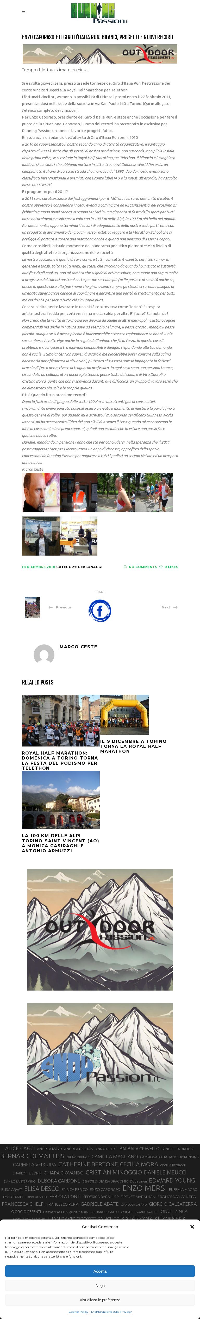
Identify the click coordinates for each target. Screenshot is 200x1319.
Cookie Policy (78, 1312)
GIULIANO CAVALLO (105, 1212)
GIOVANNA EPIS (55, 1212)
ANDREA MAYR (49, 1149)
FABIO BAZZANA (36, 1197)
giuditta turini (79, 1212)
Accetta (100, 1271)
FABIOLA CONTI (65, 1196)
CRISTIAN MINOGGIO (114, 1172)
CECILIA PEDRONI (173, 1165)
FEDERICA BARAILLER (101, 1196)
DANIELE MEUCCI (165, 1172)
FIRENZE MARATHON (138, 1197)
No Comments (143, 567)
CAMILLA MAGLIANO (115, 1156)
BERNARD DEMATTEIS (32, 1156)
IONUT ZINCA (173, 1211)
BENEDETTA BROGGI (177, 1149)
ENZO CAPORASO (105, 1189)
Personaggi (90, 567)
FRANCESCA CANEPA (176, 1196)
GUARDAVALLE (146, 1212)
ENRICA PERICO (75, 1189)
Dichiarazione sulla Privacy (111, 1312)
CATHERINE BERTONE (88, 1164)
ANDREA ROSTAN (78, 1149)
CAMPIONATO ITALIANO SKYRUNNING (169, 1157)
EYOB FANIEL (13, 1197)
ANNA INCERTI (106, 1149)
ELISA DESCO (42, 1188)
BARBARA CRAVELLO (139, 1148)
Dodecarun (138, 1181)
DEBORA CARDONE (59, 1181)
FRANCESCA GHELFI (23, 1204)
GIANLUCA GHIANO (134, 1204)
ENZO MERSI (144, 1188)
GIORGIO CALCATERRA (173, 1203)
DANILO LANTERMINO (20, 1181)
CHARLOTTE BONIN (27, 1173)
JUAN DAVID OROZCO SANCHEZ (83, 1219)
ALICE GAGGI (20, 1148)
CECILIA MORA (139, 1164)
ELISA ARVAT (11, 1189)
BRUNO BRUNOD (78, 1157)
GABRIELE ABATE (100, 1204)
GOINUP (127, 1212)
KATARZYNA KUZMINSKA (153, 1218)
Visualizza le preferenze (100, 1300)
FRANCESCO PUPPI (63, 1204)
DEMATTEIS (90, 1181)
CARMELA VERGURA (34, 1164)
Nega (100, 1285)
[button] (192, 1226)
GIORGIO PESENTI (26, 1211)
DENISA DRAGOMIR (113, 1181)
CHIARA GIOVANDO (64, 1172)
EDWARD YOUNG (172, 1180)
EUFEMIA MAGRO (183, 1189)
